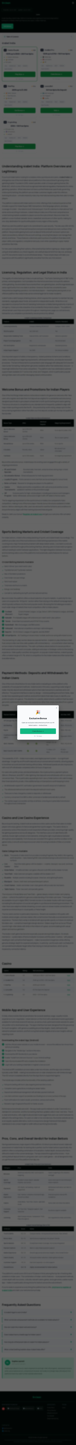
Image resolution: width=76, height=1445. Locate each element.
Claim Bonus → (38, 731)
